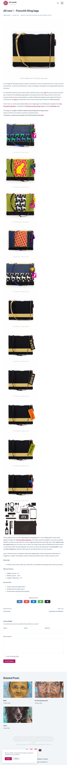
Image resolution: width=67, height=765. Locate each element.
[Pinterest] (26, 601)
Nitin (4, 700)
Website (47, 628)
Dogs (30, 15)
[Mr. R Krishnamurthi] (49, 690)
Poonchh (34, 15)
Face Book (53, 106)
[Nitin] (17, 690)
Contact (45, 759)
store (42, 106)
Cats (27, 15)
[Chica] (17, 715)
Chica (5, 725)
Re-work (44, 15)
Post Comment (9, 661)
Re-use (39, 15)
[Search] (58, 3)
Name (5, 628)
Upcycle (49, 15)
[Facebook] (19, 601)
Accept (8, 758)
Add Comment (7, 636)
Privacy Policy (15, 656)
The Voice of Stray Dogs (33, 106)
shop (15, 99)
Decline (16, 758)
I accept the (12, 656)
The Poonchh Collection (23, 540)
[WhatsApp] (40, 601)
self (45, 92)
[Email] (47, 601)
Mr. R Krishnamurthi (41, 700)
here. (42, 115)
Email (26, 628)
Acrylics (23, 15)
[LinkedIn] (33, 601)
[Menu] (62, 3)
